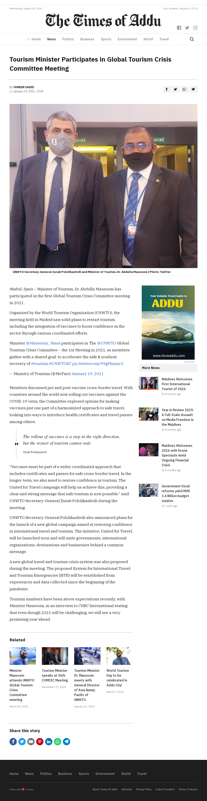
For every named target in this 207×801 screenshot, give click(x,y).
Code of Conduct (165, 789)
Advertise (126, 789)
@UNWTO (106, 342)
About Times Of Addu (105, 789)
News (51, 39)
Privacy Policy (143, 789)
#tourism (39, 363)
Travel (164, 39)
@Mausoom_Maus (43, 342)
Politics (68, 39)
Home (36, 39)
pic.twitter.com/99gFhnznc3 (98, 363)
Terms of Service (187, 789)
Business (87, 39)
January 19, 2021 (88, 373)
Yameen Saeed (23, 87)
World (148, 39)
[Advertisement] (168, 549)
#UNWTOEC (60, 363)
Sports (106, 39)
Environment (127, 39)
